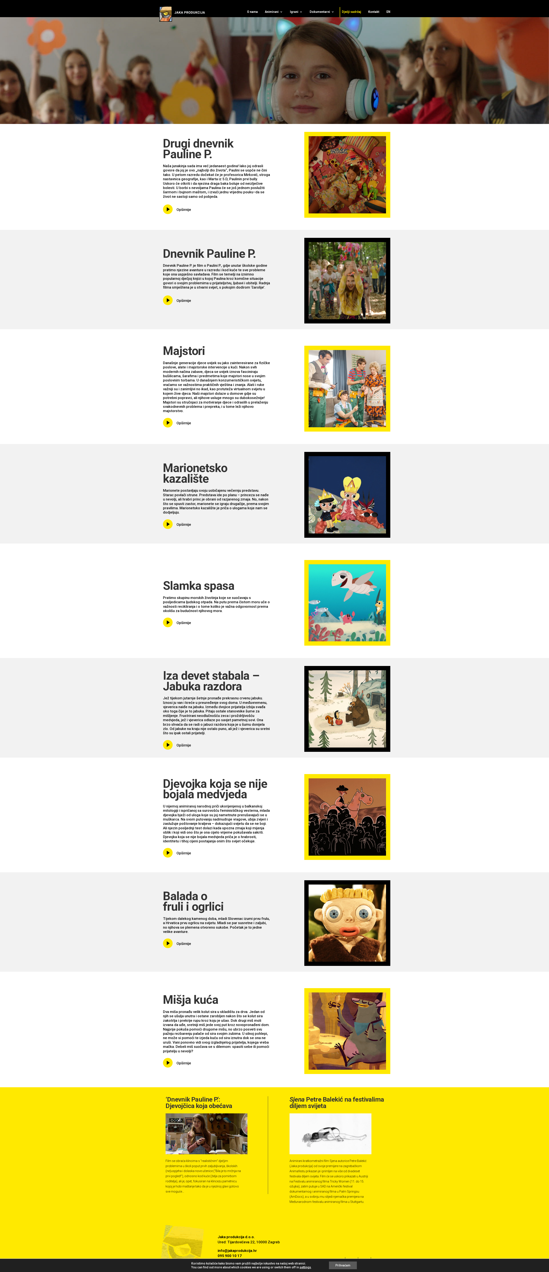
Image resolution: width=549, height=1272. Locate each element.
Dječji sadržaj (351, 11)
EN (388, 11)
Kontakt (373, 11)
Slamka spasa (198, 586)
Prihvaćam (342, 1265)
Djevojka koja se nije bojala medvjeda (215, 789)
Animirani (272, 11)
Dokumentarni (320, 11)
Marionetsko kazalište (195, 473)
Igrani (294, 11)
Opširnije (183, 209)
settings (305, 1267)
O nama (252, 11)
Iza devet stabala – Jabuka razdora (211, 681)
